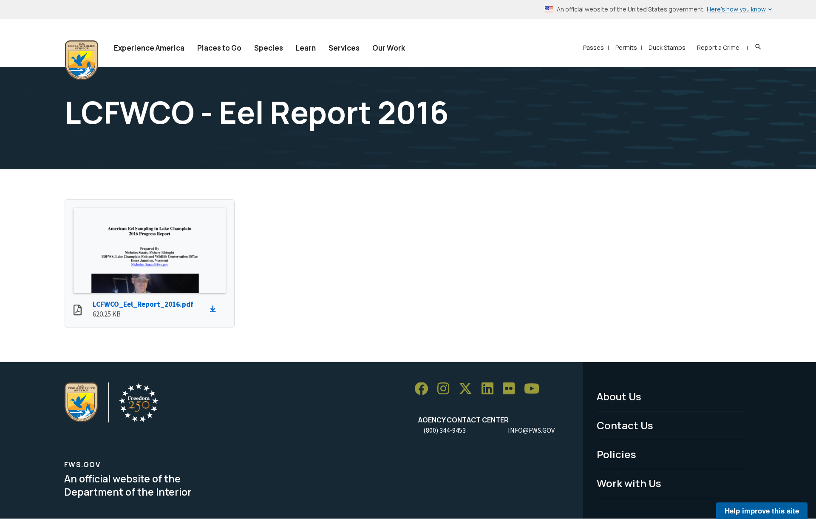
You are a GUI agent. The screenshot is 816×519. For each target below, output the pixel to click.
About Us (619, 396)
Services (344, 48)
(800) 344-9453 (444, 430)
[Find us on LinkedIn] (490, 389)
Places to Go (219, 48)
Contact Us (625, 425)
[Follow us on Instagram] (446, 389)
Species (268, 48)
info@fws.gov (531, 430)
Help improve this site (762, 510)
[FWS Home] (82, 60)
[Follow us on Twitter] (468, 389)
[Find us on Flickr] (512, 389)
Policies (616, 454)
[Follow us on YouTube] (534, 389)
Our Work (388, 48)
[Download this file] (215, 309)
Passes (593, 47)
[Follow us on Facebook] (424, 389)
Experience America (149, 48)
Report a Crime (718, 47)
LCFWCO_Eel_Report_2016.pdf (143, 304)
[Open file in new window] (78, 311)
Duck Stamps (667, 47)
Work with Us (629, 483)
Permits (626, 47)
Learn (306, 48)
